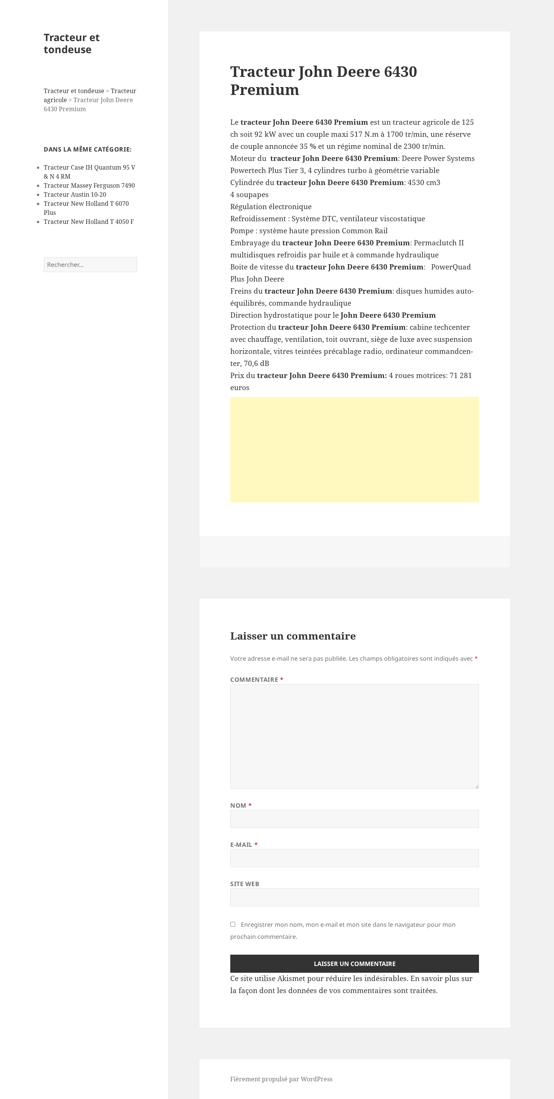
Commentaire (256, 679)
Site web (244, 884)
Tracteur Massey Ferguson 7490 (89, 185)
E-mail (244, 844)
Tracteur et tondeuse (72, 43)
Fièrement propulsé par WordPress (281, 1079)
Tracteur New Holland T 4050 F (89, 221)
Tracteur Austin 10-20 (75, 194)
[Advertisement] (354, 449)
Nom (241, 805)
